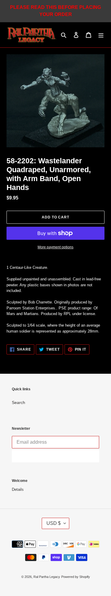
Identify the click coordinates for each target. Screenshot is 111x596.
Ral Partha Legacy (46, 577)
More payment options (55, 247)
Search (18, 402)
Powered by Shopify (75, 577)
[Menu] (101, 35)
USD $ (53, 523)
